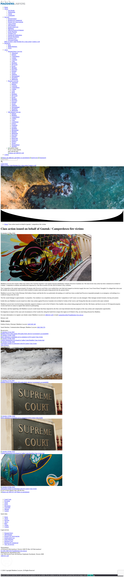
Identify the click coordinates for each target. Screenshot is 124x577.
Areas (6, 50)
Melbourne (15, 79)
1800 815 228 (49, 315)
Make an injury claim (10, 41)
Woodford (14, 77)
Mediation (11, 28)
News (6, 522)
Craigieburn (15, 122)
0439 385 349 (32, 324)
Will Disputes (12, 25)
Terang (14, 73)
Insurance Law (12, 38)
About (6, 9)
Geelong (14, 127)
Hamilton (14, 63)
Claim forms (4, 164)
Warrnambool (15, 76)
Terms (6, 502)
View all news (5, 345)
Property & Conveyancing (15, 22)
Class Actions (12, 23)
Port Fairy (14, 69)
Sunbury (14, 141)
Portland (14, 71)
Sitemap (6, 509)
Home (6, 7)
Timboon (14, 74)
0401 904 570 (41, 327)
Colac (13, 61)
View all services (9, 544)
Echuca (14, 123)
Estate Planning (12, 32)
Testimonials (11, 12)
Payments (7, 501)
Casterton (14, 59)
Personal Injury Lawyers (15, 51)
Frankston (14, 125)
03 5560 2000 (5, 551)
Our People (11, 10)
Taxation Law (12, 33)
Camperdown (15, 56)
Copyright (7, 507)
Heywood (14, 64)
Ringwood (15, 138)
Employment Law (13, 27)
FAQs (9, 48)
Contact (6, 154)
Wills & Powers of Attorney (16, 30)
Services (6, 17)
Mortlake (14, 68)
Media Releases (12, 46)
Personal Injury (12, 18)
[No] (94, 575)
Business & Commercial (15, 20)
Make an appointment (23, 157)
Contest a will (36, 41)
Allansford (15, 53)
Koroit (13, 66)
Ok (89, 575)
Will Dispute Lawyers (14, 112)
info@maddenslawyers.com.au (18, 551)
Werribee (14, 146)
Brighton (14, 115)
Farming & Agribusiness (15, 35)
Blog (9, 45)
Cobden (14, 58)
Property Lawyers (13, 81)
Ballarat (14, 54)
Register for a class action (24, 41)
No (92, 575)
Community (11, 15)
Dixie (13, 92)
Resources (7, 43)
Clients (10, 14)
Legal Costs (7, 499)
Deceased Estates (13, 40)
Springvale (15, 140)
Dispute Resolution (13, 36)
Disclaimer (7, 506)
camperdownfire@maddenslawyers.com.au (70, 315)
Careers (6, 511)
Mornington (15, 130)
